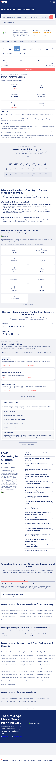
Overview (21, 41)
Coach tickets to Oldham (20, 708)
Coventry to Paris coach (25, 652)
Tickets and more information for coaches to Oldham (41, 634)
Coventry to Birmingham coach (27, 617)
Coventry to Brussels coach (44, 661)
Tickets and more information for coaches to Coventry (14, 634)
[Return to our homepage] (4, 2)
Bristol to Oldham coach (43, 677)
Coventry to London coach (26, 610)
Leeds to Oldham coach (43, 681)
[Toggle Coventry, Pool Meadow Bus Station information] (53, 595)
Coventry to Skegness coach (44, 617)
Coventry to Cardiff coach (8, 671)
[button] (33, 17)
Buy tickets (14, 41)
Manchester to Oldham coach (45, 674)
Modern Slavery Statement (45, 760)
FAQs (36, 41)
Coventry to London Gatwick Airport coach (13, 613)
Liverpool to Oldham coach (26, 681)
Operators (29, 41)
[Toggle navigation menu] (54, 2)
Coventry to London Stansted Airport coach (31, 613)
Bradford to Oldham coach (8, 701)
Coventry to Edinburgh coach (9, 658)
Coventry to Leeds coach (43, 665)
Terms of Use (22, 760)
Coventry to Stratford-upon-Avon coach (12, 620)
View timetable (14, 107)
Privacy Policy (31, 760)
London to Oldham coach (26, 674)
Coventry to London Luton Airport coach (30, 665)
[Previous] (6, 164)
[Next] (52, 49)
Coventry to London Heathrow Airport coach (13, 610)
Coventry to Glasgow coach (26, 661)
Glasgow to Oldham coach (8, 681)
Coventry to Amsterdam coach (27, 658)
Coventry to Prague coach (26, 655)
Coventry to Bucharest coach (27, 668)
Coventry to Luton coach (8, 617)
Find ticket (14, 88)
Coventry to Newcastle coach (9, 674)
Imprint (14, 760)
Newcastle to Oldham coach (9, 698)
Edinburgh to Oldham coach (27, 677)
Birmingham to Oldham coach (9, 677)
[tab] (8, 53)
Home (3, 708)
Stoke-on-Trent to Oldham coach (28, 701)
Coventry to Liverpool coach (9, 665)
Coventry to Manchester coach (45, 652)
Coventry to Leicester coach (44, 671)
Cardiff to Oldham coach (8, 684)
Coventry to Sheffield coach (44, 613)
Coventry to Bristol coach (8, 661)
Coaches (8, 708)
